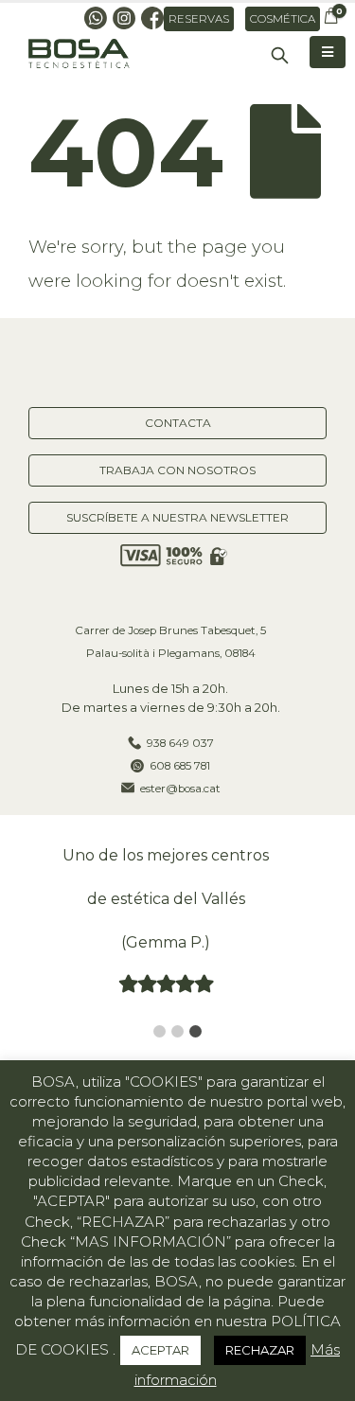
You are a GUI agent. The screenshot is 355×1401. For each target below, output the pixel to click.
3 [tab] (195, 1031)
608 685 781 (180, 765)
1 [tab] (159, 1031)
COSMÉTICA (282, 19)
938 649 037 (180, 743)
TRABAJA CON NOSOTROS (177, 470)
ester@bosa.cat (180, 788)
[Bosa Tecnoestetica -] (80, 55)
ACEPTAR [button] (160, 1349)
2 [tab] (177, 1031)
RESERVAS (199, 19)
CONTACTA (178, 423)
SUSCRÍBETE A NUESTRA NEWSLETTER (177, 517)
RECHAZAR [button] (259, 1349)
